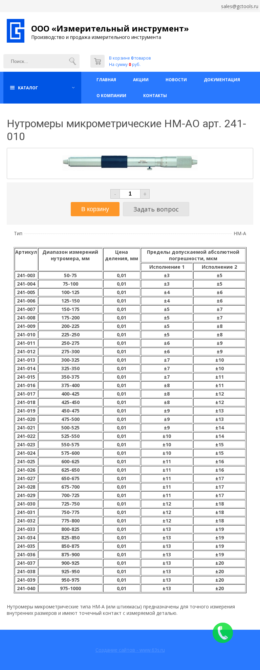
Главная (106, 80)
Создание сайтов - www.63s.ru (130, 650)
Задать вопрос (156, 209)
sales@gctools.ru (239, 6)
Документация (222, 80)
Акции (141, 80)
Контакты (155, 95)
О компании (111, 95)
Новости (176, 80)
